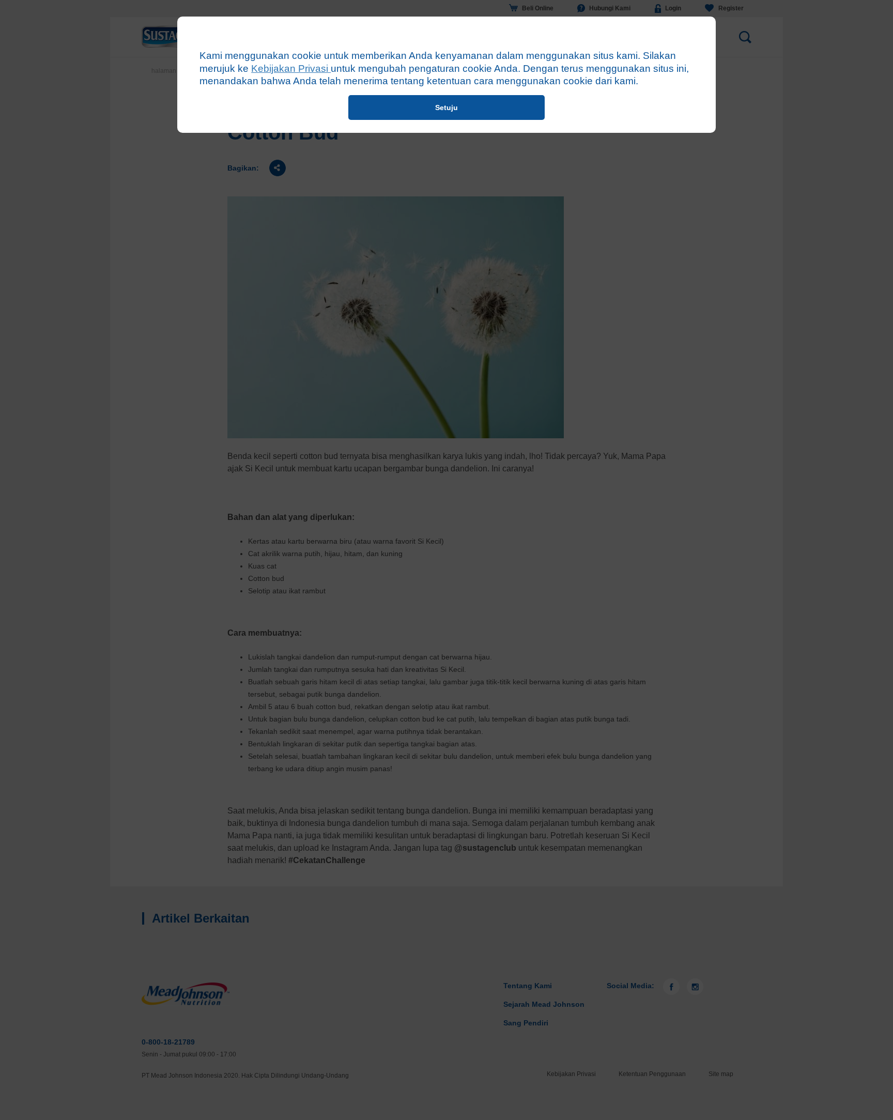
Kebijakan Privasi (291, 68)
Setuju (446, 107)
